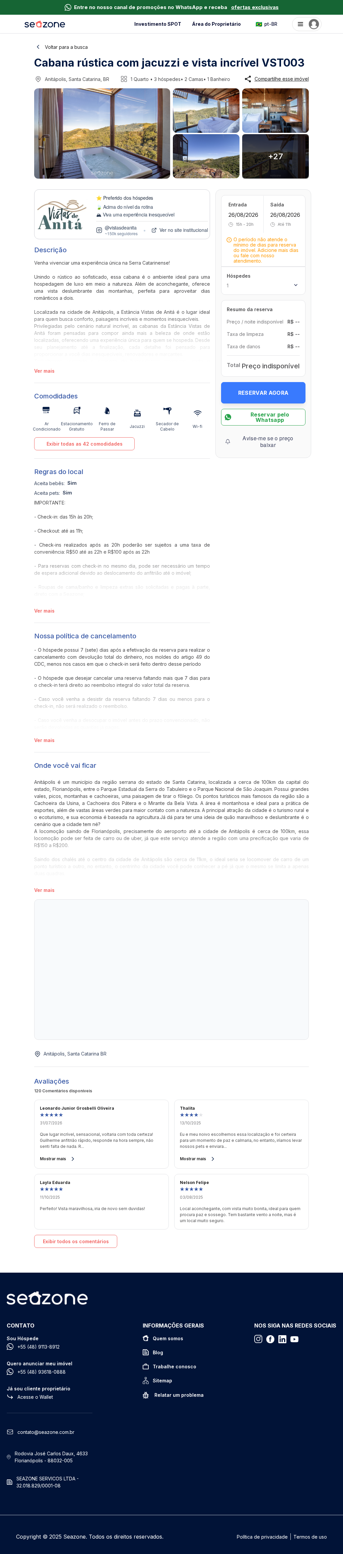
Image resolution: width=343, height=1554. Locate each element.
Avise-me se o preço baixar (268, 441)
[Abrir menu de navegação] (307, 24)
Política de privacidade (262, 1537)
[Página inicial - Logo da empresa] (44, 24)
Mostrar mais (53, 1158)
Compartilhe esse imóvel (282, 79)
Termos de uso (310, 1537)
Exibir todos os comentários (76, 1241)
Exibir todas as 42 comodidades (85, 444)
